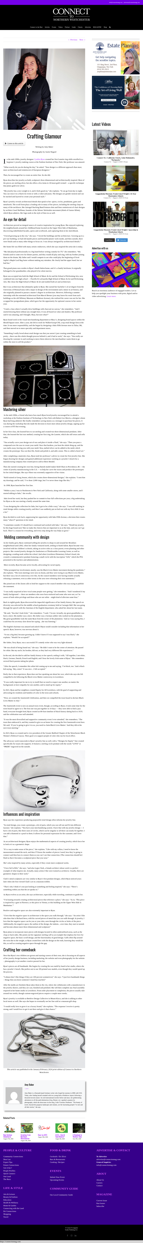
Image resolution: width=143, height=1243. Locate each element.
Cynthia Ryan (39, 159)
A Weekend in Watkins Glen (77, 1136)
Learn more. (111, 296)
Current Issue (101, 1201)
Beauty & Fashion (10, 1197)
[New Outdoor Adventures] (9, 1124)
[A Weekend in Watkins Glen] (79, 1124)
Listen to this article (15, 143)
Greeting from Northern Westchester (26, 1137)
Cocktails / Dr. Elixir (58, 1156)
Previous (73, 40)
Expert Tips (7, 1162)
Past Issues (100, 1203)
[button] (110, 27)
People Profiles (9, 1171)
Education (7, 1200)
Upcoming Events (57, 1180)
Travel (5, 1217)
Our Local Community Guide (61, 1195)
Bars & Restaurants (57, 1159)
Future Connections (11, 1165)
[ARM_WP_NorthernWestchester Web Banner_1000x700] (116, 77)
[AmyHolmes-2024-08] (116, 42)
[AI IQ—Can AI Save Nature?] (61, 1124)
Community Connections (13, 1156)
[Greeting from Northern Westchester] (27, 1124)
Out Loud (7, 1176)
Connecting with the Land (13, 1208)
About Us (100, 1180)
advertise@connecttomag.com (132, 2)
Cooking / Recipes (57, 1162)
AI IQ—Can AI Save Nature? (60, 1136)
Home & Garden (9, 1206)
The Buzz (7, 1179)
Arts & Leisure (9, 1194)
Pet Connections (9, 1211)
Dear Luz (7, 1159)
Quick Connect (9, 1174)
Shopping (7, 1214)
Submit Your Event (57, 1177)
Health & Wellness (10, 1203)
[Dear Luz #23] (44, 1124)
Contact (99, 1186)
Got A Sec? (7, 1168)
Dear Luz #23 (42, 1135)
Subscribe (100, 1206)
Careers (99, 1183)
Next (81, 40)
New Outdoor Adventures (7, 1136)
